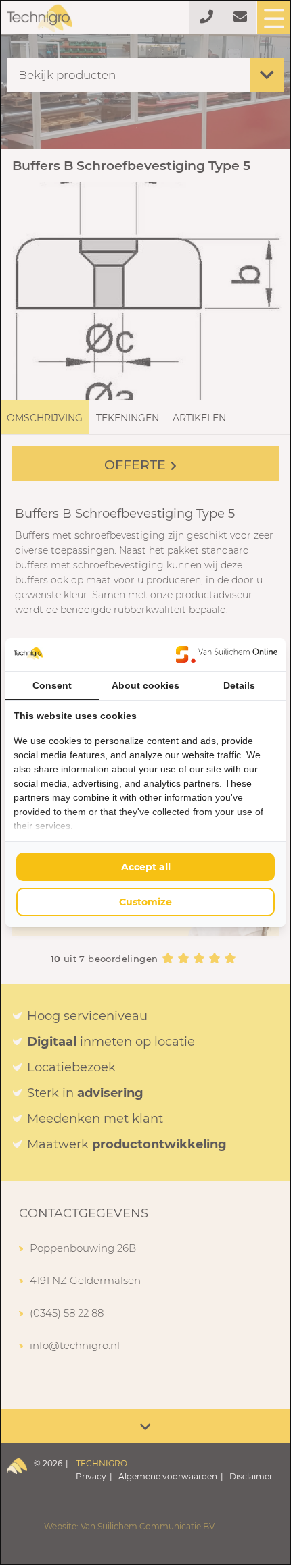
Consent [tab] (52, 685)
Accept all (146, 867)
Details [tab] (239, 685)
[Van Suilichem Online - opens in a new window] (226, 654)
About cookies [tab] (145, 685)
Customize (145, 902)
